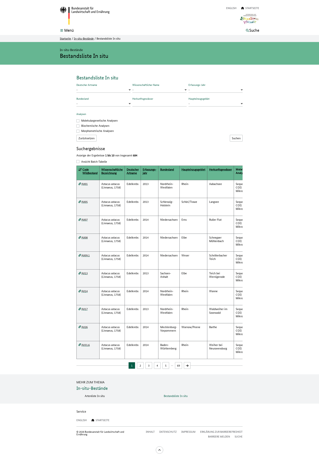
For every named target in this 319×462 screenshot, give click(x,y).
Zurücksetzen (86, 138)
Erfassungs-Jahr (196, 85)
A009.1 (85, 255)
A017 (84, 309)
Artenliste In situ (95, 396)
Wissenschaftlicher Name (145, 85)
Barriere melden (219, 436)
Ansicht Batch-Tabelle (94, 161)
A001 (84, 184)
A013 (84, 273)
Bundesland (82, 98)
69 (178, 365)
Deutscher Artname (86, 85)
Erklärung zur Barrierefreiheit (221, 431)
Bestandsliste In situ (176, 396)
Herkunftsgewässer (142, 98)
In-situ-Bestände (84, 38)
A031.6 (85, 345)
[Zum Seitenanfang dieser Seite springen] (159, 450)
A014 (84, 291)
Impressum (188, 431)
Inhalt (150, 431)
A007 (84, 219)
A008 (84, 237)
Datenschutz (168, 431)
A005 (84, 202)
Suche (239, 436)
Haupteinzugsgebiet (199, 98)
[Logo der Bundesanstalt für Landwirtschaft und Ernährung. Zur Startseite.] (84, 16)
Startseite (65, 38)
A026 (84, 327)
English (231, 8)
